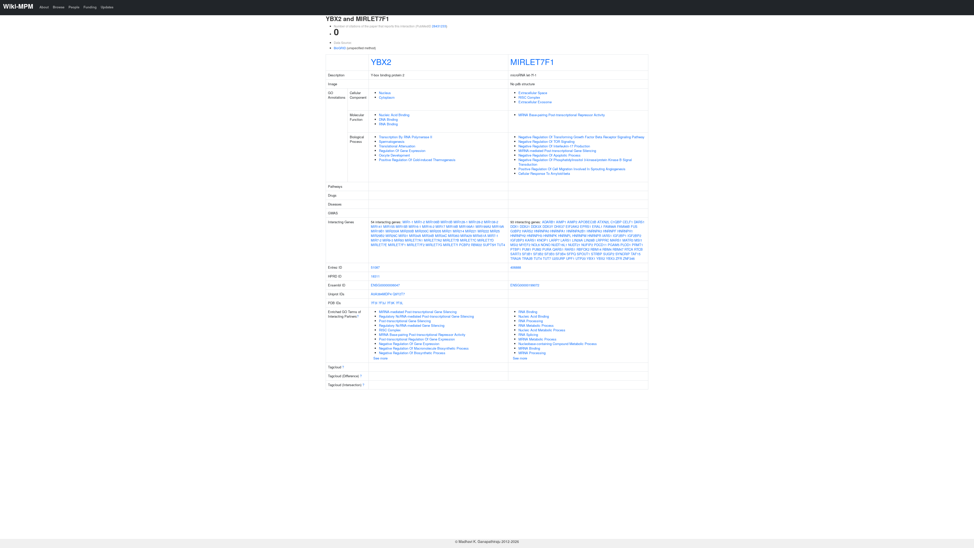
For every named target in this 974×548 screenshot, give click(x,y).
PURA (546, 249)
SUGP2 (608, 253)
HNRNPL (564, 235)
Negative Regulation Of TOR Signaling (546, 141)
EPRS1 (585, 226)
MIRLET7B (451, 240)
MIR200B (407, 231)
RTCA (628, 249)
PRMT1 (637, 244)
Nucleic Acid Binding (394, 114)
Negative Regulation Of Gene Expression (409, 343)
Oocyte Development (394, 155)
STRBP (596, 253)
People (73, 7)
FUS (634, 226)
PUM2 (536, 249)
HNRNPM (579, 235)
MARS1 (615, 240)
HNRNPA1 (557, 231)
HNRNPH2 (518, 235)
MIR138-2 (491, 221)
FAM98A (609, 226)
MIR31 (403, 235)
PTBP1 (515, 249)
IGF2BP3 (517, 240)
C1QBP (616, 221)
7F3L (399, 302)
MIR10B (447, 221)
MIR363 (453, 235)
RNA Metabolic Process (536, 325)
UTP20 (581, 258)
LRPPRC (602, 240)
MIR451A (479, 235)
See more (380, 358)
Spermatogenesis (392, 141)
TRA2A (515, 258)
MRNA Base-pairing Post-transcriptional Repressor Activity (561, 114)
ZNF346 (629, 258)
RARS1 (570, 249)
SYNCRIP (622, 253)
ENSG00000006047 (385, 285)
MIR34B (428, 235)
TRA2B (527, 258)
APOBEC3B (587, 221)
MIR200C (422, 231)
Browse (58, 7)
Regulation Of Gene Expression (402, 150)
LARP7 (554, 240)
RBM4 (607, 249)
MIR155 (389, 226)
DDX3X (536, 226)
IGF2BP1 (620, 235)
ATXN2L (603, 221)
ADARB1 (548, 221)
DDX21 (525, 226)
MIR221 (471, 231)
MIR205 (435, 231)
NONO (545, 244)
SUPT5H (489, 244)
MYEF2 (524, 244)
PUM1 (526, 249)
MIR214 (458, 231)
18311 (375, 276)
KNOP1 (542, 240)
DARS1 (639, 221)
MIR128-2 (476, 221)
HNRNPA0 (541, 231)
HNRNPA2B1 (576, 231)
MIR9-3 (387, 240)
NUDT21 (574, 244)
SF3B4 (560, 253)
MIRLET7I (450, 244)
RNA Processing (530, 320)
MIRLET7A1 (414, 240)
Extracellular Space (532, 92)
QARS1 (558, 249)
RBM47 (618, 249)
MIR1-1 (408, 221)
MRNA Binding (529, 348)
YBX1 (591, 258)
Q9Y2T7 (399, 294)
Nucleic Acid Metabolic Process (541, 330)
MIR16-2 (428, 226)
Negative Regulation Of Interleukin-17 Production (554, 146)
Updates (107, 7)
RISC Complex (529, 97)
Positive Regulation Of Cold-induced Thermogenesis (417, 159)
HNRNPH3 (534, 235)
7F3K (391, 302)
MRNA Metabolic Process (537, 339)
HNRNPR (594, 235)
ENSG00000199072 (524, 285)
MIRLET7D (485, 240)
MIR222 (483, 231)
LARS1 (566, 240)
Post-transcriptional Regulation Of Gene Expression (417, 339)
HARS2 (527, 231)
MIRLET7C (468, 240)
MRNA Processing (532, 352)
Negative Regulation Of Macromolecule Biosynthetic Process (424, 348)
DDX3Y (548, 226)
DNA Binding (388, 119)
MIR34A (415, 235)
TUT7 (547, 258)
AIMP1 (561, 221)
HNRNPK (550, 235)
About (44, 7)
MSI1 (638, 240)
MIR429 (466, 235)
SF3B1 (527, 253)
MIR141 (376, 226)
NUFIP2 (587, 244)
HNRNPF (609, 231)
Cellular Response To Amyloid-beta (544, 173)
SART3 (515, 253)
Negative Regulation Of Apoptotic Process (549, 155)
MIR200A (392, 231)
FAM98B (623, 226)
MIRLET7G (434, 244)
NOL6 (535, 244)
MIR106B (433, 221)
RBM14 (595, 249)
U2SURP (558, 258)
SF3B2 (538, 253)
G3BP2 (515, 231)
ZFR (619, 258)
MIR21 (447, 231)
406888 (515, 267)
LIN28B (589, 240)
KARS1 (530, 240)
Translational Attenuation (397, 146)
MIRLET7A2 (433, 240)
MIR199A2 (483, 226)
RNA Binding (388, 124)
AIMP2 (572, 221)
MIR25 (495, 231)
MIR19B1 (378, 231)
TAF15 (635, 253)
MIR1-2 (419, 221)
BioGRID (340, 48)
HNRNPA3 (594, 231)
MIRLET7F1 (532, 61)
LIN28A (577, 240)
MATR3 (627, 240)
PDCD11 (600, 244)
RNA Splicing (528, 334)
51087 (375, 267)
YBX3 (610, 258)
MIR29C (391, 235)
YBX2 (381, 61)
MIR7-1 (493, 235)
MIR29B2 (378, 235)
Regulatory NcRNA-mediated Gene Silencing (411, 325)
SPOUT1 (583, 253)
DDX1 (514, 226)
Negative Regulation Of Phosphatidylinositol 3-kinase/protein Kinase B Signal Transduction (575, 162)
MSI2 (514, 244)
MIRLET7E (379, 244)
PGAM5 (613, 244)
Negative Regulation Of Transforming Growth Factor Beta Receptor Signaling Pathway (581, 136)
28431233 (439, 26)
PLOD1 (625, 244)
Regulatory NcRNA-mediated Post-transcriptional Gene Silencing (426, 316)
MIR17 (440, 226)
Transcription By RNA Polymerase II (405, 136)
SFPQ (571, 253)
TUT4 (501, 244)
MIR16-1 (415, 226)
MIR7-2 (376, 240)
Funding (90, 7)
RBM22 (476, 244)
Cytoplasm (387, 97)
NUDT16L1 (559, 244)
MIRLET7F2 (416, 244)
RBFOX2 (583, 249)
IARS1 (607, 235)
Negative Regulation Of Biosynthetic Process (412, 352)
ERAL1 (597, 226)
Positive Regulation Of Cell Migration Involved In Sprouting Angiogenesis (571, 168)
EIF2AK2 (572, 226)
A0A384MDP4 (381, 294)
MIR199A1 (467, 226)
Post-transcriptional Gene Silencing (405, 320)
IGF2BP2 (634, 235)
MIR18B (452, 226)
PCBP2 (464, 244)
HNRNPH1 (625, 231)
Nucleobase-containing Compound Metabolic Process (557, 343)
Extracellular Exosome (535, 101)
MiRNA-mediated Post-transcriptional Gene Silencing (557, 150)
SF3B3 (549, 253)
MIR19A (498, 226)
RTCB (638, 249)
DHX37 (559, 226)
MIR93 (399, 240)
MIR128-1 (461, 221)
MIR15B (402, 226)
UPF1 (570, 258)
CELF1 (628, 221)
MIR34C (441, 235)
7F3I (374, 302)
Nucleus (385, 92)
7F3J (382, 302)
